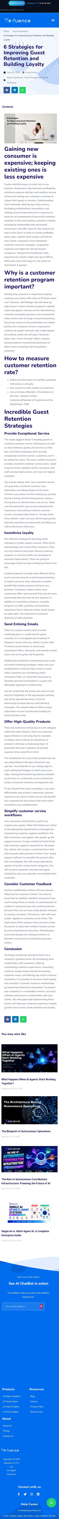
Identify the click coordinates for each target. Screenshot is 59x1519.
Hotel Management (33, 77)
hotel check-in (30, 514)
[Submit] (41, 1306)
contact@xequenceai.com (29, 1510)
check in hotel (27, 796)
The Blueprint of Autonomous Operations (26, 1131)
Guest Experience (15, 77)
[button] (53, 20)
